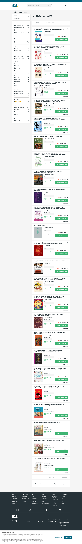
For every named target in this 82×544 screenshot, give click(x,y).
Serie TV (43, 501)
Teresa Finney (47, 263)
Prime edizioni (24, 496)
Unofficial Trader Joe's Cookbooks (19, 96)
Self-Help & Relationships (20, 32)
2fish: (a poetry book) (39, 225)
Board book (17, 111)
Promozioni (17, 41)
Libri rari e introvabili (25, 498)
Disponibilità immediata (19, 58)
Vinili (33, 499)
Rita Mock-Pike (47, 245)
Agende (63, 498)
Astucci (63, 503)
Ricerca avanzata (53, 5)
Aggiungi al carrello (62, 39)
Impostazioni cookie (58, 537)
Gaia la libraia (29, 523)
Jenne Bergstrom (48, 317)
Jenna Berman (47, 371)
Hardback (17, 109)
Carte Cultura (41, 1)
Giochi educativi (55, 499)
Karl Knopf (17, 75)
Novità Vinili (34, 501)
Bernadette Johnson (48, 389)
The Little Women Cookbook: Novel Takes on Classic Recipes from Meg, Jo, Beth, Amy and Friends (50, 315)
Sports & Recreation (19, 29)
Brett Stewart (17, 81)
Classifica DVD (44, 498)
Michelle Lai (47, 31)
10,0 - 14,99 (17, 65)
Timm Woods (47, 425)
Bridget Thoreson (48, 299)
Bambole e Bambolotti (54, 503)
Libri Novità (14, 496)
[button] (48, 5)
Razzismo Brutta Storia (63, 527)
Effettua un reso (40, 521)
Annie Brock (17, 79)
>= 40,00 (16, 70)
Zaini (62, 501)
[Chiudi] (80, 537)
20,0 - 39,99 (17, 68)
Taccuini (63, 496)
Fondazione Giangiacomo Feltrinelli (64, 523)
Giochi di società (55, 501)
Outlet (16, 42)
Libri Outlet (14, 499)
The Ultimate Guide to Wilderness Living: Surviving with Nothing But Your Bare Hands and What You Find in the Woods (49, 101)
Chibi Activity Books (19, 93)
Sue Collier (47, 67)
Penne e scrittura (65, 499)
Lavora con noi (51, 523)
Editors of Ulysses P (19, 83)
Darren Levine (47, 174)
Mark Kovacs (47, 121)
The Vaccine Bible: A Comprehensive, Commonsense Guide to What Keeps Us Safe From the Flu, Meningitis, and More (49, 47)
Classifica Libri (15, 498)
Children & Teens (18, 30)
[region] (41, 537)
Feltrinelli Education (62, 525)
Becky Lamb (47, 444)
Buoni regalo (35, 1)
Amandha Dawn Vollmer (49, 156)
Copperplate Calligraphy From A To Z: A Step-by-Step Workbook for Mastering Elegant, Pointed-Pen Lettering (50, 83)
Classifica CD (34, 498)
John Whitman (53, 174)
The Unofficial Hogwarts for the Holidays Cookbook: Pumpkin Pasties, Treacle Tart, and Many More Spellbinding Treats (49, 242)
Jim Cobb (17, 77)
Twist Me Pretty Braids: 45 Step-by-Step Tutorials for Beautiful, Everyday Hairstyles (49, 459)
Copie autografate (25, 499)
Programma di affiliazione (53, 519)
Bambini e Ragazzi (45, 503)
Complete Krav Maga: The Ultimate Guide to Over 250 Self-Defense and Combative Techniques (48, 172)
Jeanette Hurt (47, 407)
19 (53, 477)
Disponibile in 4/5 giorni (19, 56)
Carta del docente (48, 1)
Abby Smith (47, 462)
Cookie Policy (9, 542)
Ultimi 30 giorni (18, 50)
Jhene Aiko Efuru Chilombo (50, 227)
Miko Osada (53, 317)
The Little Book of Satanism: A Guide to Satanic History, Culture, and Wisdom (49, 190)
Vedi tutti (15, 35)
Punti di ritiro (30, 1)
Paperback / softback (19, 107)
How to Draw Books (19, 91)
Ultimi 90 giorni (18, 48)
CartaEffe (24, 1)
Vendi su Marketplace (52, 521)
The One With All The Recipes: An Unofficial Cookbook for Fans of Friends (49, 261)
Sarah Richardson (48, 85)
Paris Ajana (47, 353)
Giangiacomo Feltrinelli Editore (63, 520)
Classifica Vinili (35, 503)
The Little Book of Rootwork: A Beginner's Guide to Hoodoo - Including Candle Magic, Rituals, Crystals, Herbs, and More (48, 351)
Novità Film (44, 496)
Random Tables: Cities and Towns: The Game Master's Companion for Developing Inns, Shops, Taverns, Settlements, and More (50, 423)
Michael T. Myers (48, 49)
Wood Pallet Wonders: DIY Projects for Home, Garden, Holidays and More (49, 441)
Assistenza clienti (56, 1)
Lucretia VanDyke (48, 335)
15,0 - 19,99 (17, 67)
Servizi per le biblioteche (52, 518)
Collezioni (24, 501)
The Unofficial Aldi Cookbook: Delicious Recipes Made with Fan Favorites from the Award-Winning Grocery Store (49, 405)
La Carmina (47, 192)
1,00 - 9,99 (17, 63)
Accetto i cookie (68, 537)
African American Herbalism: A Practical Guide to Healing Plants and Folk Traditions (49, 333)
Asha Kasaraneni (52, 31)
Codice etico (50, 524)
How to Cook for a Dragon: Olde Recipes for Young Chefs (48, 136)
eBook (13, 503)
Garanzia (39, 523)
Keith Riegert (53, 138)
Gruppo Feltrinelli (62, 518)
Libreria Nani (17, 120)
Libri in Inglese (14, 501)
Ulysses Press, (46, 33)
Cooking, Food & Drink (19, 27)
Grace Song (47, 210)
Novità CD (34, 496)
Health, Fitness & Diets (19, 25)
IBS (15, 117)
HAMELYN (17, 118)
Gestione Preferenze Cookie (42, 524)
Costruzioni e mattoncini (54, 497)
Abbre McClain (47, 281)
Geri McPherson (48, 103)
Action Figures (54, 505)
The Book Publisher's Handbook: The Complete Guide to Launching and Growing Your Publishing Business (50, 65)
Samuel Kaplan (47, 138)
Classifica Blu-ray (45, 499)
